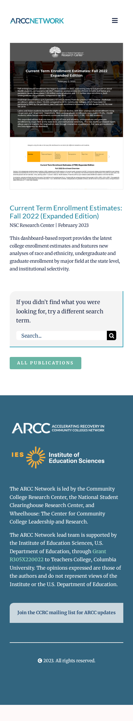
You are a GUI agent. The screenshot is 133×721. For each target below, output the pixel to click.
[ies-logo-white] (58, 447)
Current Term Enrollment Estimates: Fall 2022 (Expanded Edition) (66, 211)
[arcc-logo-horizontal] (37, 20)
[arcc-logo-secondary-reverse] (58, 423)
